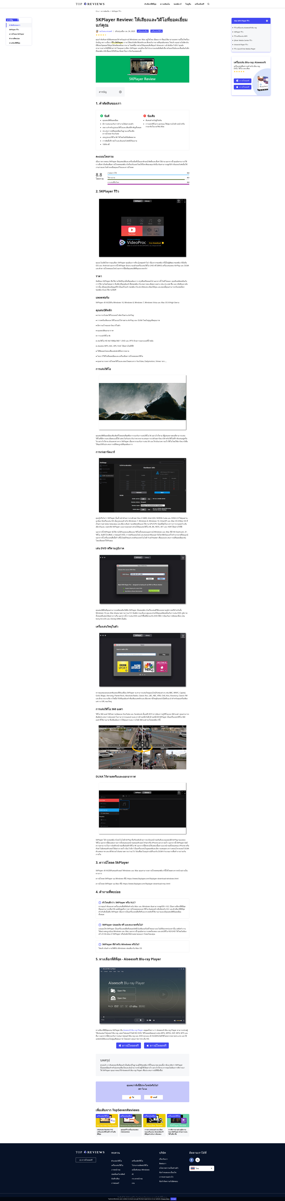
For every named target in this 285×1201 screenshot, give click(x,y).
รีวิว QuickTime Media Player (244, 49)
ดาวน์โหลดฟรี (87, 1160)
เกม (133, 1183)
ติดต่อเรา (162, 1163)
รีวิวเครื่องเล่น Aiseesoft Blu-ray (245, 28)
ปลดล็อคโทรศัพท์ (118, 1174)
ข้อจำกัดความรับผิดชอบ (168, 1181)
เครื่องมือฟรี (199, 4)
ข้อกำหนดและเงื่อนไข (167, 1172)
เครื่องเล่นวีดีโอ (156, 31)
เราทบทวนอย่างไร (166, 1177)
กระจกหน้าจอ (137, 1178)
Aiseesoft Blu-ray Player (133, 1030)
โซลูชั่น (188, 4)
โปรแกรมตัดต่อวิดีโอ (140, 1165)
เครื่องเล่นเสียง (143, 31)
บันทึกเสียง (115, 1178)
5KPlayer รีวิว (14, 29)
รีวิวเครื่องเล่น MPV (240, 36)
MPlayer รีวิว (238, 32)
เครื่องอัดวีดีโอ (137, 1161)
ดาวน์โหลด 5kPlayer (16, 34)
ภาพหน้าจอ (115, 1170)
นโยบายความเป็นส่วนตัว (168, 1168)
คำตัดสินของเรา (14, 25)
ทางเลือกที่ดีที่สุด (14, 43)
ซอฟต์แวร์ (177, 4)
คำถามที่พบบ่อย (14, 38)
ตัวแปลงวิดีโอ (116, 1161)
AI (132, 1174)
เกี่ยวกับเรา (163, 1159)
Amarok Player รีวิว (241, 45)
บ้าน (97, 11)
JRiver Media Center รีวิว (243, 40)
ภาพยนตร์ (115, 1183)
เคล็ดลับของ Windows (141, 1170)
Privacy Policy (165, 1199)
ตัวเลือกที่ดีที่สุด (150, 4)
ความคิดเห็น (165, 4)
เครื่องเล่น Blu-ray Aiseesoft (250, 62)
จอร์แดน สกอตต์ (105, 31)
